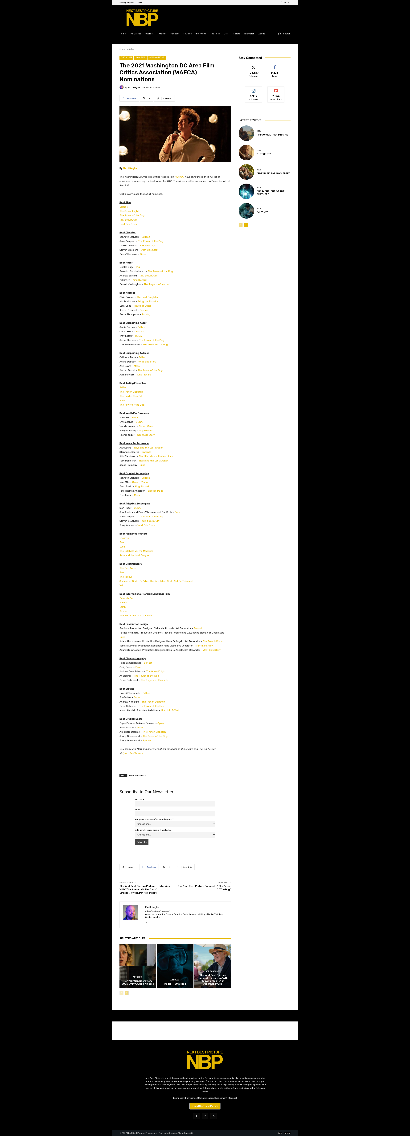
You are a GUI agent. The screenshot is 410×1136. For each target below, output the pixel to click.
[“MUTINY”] (246, 210)
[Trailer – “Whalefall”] (175, 966)
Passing (146, 314)
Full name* (140, 799)
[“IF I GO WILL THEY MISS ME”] (246, 133)
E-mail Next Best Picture (205, 1106)
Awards (140, 57)
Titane (123, 611)
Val (121, 585)
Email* (138, 809)
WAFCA (179, 176)
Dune (143, 254)
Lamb (122, 606)
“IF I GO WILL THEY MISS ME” (273, 134)
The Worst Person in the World (136, 615)
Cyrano (161, 723)
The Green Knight (129, 211)
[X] (289, 2)
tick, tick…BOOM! (128, 219)
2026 (259, 131)
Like (275, 65)
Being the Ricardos (148, 301)
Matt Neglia (133, 87)
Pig (138, 267)
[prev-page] (121, 993)
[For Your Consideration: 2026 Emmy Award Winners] (137, 966)
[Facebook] (281, 2)
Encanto (146, 452)
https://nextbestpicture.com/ (157, 911)
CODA (138, 335)
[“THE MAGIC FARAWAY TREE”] (246, 172)
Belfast (123, 206)
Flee (121, 542)
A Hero (123, 602)
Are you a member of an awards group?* (155, 819)
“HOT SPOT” (264, 154)
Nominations (156, 57)
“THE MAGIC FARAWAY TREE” (273, 173)
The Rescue (125, 576)
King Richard (140, 280)
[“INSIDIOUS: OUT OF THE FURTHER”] (246, 191)
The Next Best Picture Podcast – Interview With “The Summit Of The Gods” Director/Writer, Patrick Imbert (144, 889)
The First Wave (127, 568)
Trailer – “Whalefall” (175, 983)
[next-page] (127, 993)
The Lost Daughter (147, 297)
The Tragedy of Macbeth (157, 284)
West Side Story (128, 224)
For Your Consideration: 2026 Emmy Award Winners (138, 982)
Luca (142, 465)
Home (122, 49)
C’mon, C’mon (146, 426)
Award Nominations (137, 775)
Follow (253, 65)
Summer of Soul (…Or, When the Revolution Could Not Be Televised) (156, 581)
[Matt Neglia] (122, 87)
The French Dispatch (131, 391)
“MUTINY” (262, 212)
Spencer (144, 310)
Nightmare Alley (204, 645)
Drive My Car (126, 598)
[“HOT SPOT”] (246, 152)
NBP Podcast (212, 971)
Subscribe (276, 89)
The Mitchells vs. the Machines (156, 456)
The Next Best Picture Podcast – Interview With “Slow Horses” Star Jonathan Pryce (213, 979)
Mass (137, 366)
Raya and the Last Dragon (148, 447)
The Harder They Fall (130, 396)
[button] (283, 33)
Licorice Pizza (155, 490)
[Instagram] (285, 2)
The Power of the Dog (131, 215)
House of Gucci (142, 305)
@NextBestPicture (132, 753)
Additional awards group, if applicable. (153, 830)
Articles (130, 49)
